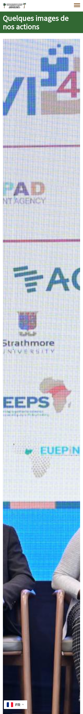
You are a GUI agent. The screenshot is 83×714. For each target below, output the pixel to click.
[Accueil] (14, 6)
